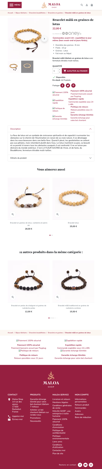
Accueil (10, 333)
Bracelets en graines (55, 333)
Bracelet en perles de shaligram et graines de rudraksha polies (28, 306)
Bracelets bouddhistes (37, 333)
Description (15, 129)
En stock (56, 80)
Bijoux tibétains (21, 333)
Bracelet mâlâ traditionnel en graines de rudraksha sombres (73, 306)
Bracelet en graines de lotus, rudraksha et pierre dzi (28, 224)
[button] (73, 94)
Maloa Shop (51, 5)
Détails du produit (18, 158)
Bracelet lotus (73, 223)
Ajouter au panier (75, 70)
